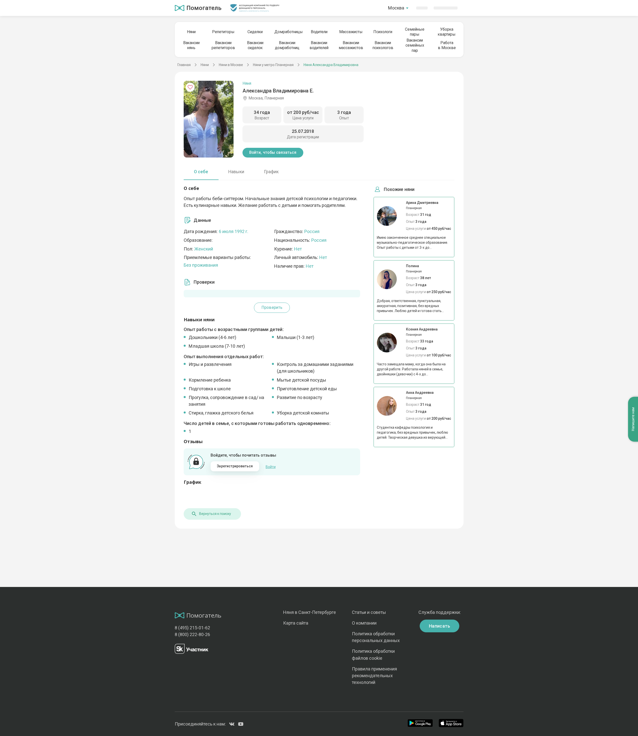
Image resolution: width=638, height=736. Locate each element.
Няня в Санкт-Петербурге (309, 612)
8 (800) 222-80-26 (192, 634)
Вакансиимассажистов (351, 45)
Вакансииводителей (319, 45)
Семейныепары (414, 32)
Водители (319, 31)
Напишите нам (633, 419)
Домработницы (287, 31)
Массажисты (351, 31)
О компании (364, 623)
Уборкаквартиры (447, 32)
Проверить (272, 307)
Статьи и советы (369, 612)
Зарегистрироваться (235, 466)
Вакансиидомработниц (287, 45)
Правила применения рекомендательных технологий (374, 675)
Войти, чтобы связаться (273, 152)
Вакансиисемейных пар (414, 45)
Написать (439, 626)
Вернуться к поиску (215, 514)
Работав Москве (447, 45)
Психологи (382, 31)
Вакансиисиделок (255, 45)
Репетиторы (223, 31)
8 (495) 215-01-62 (192, 627)
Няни (191, 31)
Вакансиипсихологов (383, 45)
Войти (271, 467)
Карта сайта (295, 623)
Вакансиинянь (191, 45)
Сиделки (255, 31)
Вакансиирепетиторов (223, 45)
